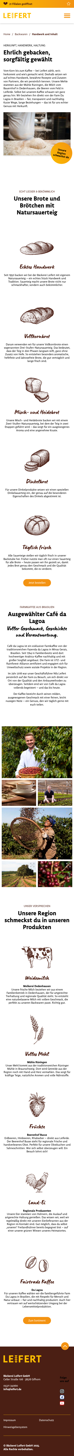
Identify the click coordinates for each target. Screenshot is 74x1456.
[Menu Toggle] (67, 15)
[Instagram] (62, 1391)
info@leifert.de (12, 1389)
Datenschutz (46, 1420)
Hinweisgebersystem (15, 1427)
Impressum (9, 1420)
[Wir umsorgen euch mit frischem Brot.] (37, 752)
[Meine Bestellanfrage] (69, 3)
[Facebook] (62, 1397)
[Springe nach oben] (65, 1346)
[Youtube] (62, 1403)
